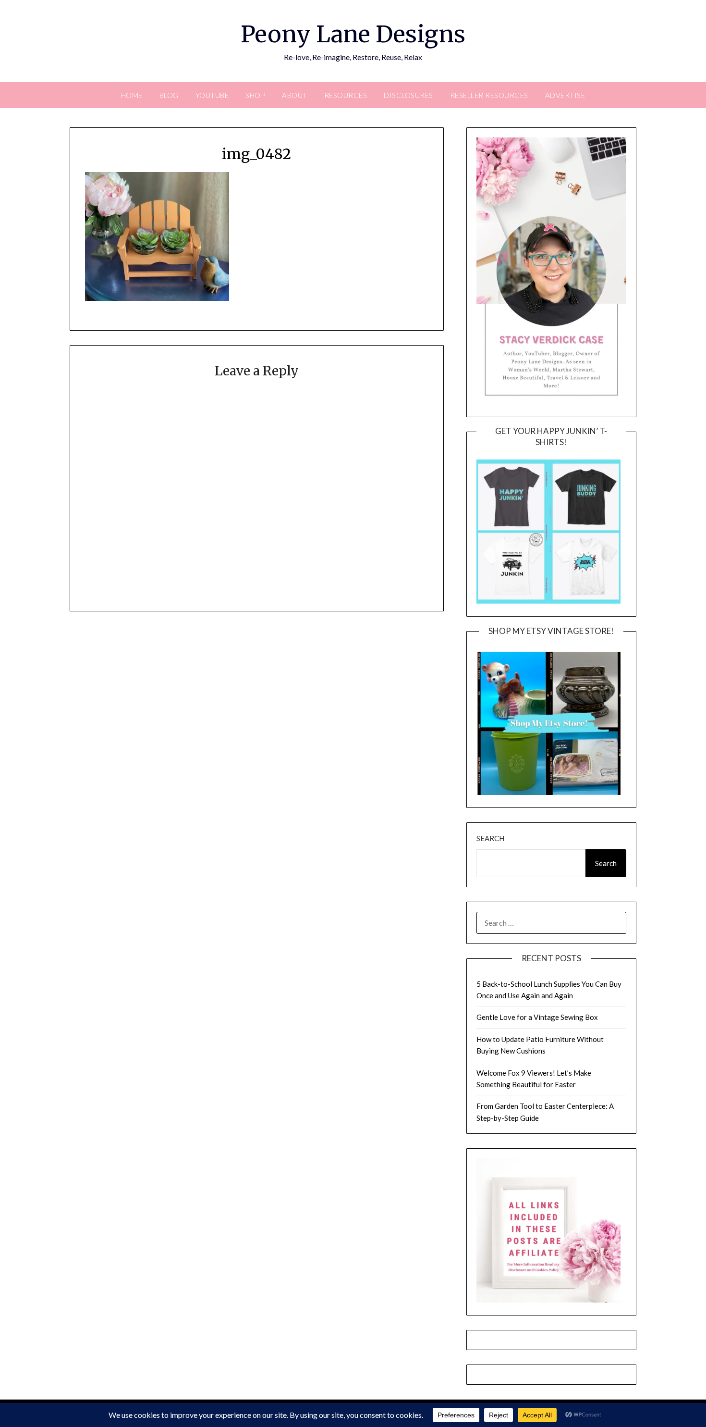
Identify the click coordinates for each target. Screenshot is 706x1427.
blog (169, 95)
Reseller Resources (489, 95)
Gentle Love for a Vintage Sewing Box (537, 1017)
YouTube (212, 95)
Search (490, 838)
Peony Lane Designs (353, 34)
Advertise (565, 95)
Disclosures (408, 95)
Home (132, 95)
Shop (255, 95)
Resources (345, 95)
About (294, 95)
